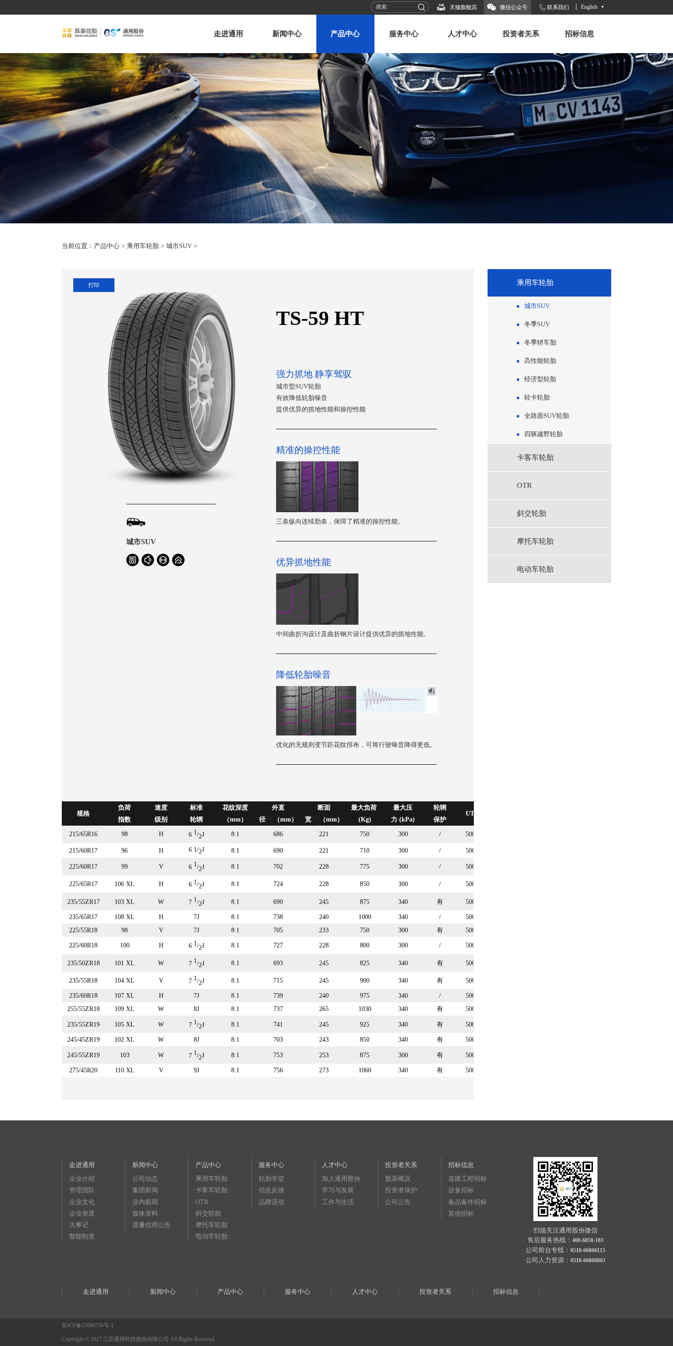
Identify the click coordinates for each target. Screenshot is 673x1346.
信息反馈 (271, 1190)
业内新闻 (145, 1202)
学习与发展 (338, 1190)
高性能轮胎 (540, 360)
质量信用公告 (151, 1225)
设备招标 (461, 1190)
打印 (93, 285)
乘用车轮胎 (143, 246)
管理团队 (82, 1190)
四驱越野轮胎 (543, 434)
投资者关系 (521, 34)
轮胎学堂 (271, 1178)
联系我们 (558, 7)
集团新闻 (145, 1190)
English (589, 7)
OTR (524, 485)
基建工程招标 (467, 1178)
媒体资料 (145, 1213)
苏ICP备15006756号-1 (88, 1325)
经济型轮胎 (540, 379)
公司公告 (398, 1202)
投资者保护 (401, 1190)
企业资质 (82, 1213)
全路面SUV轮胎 (546, 415)
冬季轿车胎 (540, 342)
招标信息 (579, 34)
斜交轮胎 (531, 513)
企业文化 (82, 1202)
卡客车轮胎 (535, 457)
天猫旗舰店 (463, 7)
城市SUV (179, 246)
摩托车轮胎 (535, 541)
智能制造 (82, 1236)
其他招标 (461, 1213)
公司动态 (145, 1178)
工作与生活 (338, 1202)
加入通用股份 (341, 1178)
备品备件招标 (467, 1202)
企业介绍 (82, 1178)
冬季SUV (537, 324)
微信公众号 (513, 7)
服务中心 (403, 34)
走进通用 (228, 34)
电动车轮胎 (535, 569)
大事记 (78, 1225)
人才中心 (462, 34)
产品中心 (345, 34)
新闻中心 (287, 34)
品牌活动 (271, 1202)
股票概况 (398, 1178)
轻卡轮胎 (537, 397)
